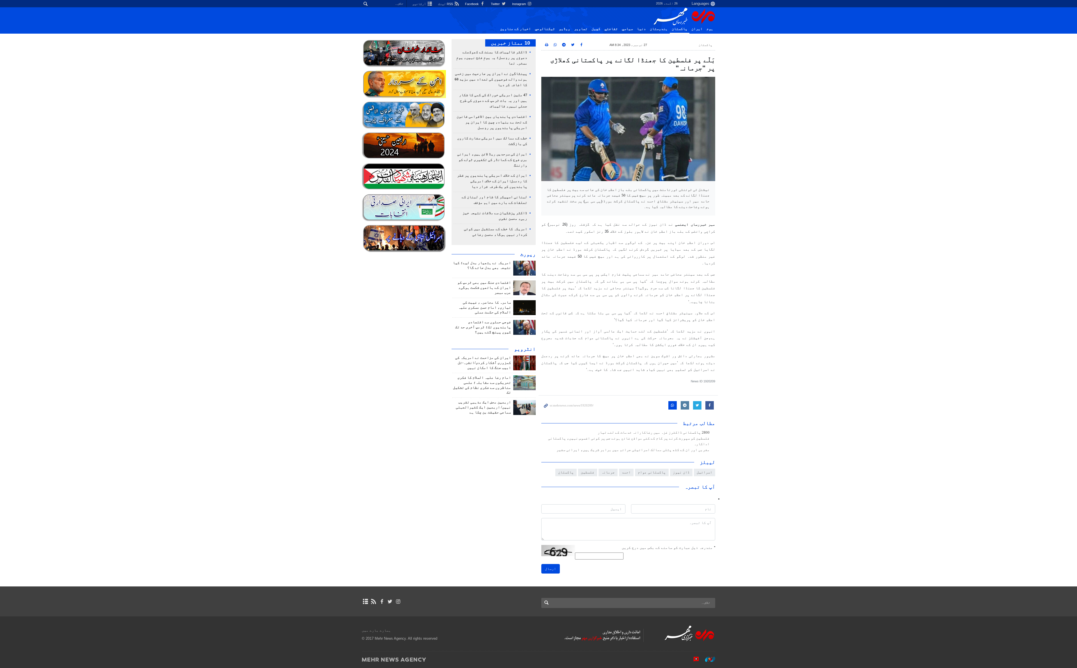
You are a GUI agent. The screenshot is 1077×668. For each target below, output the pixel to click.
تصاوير (581, 29)
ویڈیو (564, 29)
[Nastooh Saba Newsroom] (707, 659)
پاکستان (679, 29)
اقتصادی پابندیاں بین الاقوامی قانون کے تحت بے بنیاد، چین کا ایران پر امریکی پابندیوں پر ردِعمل (492, 122)
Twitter (496, 4)
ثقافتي (611, 29)
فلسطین (587, 472)
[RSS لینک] (373, 601)
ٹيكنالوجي (545, 29)
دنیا (641, 29)
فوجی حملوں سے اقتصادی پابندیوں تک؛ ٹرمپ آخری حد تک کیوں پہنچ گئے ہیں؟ (483, 327)
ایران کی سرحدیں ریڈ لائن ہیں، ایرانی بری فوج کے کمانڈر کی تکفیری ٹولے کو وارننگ (492, 159)
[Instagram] (398, 601)
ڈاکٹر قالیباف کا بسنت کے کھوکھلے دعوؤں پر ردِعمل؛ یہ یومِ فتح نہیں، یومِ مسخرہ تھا (491, 57)
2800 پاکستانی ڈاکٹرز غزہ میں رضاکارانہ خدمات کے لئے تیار (654, 432)
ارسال (550, 569)
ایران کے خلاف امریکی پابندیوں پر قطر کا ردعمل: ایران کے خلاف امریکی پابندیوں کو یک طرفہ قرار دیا (492, 181)
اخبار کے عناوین (515, 29)
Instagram (519, 4)
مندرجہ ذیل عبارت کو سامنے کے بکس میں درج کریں (668, 548)
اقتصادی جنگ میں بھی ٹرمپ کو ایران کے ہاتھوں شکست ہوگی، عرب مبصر (484, 288)
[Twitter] (389, 601)
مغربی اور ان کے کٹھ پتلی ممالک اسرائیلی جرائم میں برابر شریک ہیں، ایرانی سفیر (633, 450)
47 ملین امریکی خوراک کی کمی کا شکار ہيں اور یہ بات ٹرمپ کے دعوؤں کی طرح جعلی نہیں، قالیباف (493, 100)
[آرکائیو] (365, 601)
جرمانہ (608, 472)
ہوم (710, 29)
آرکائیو (419, 4)
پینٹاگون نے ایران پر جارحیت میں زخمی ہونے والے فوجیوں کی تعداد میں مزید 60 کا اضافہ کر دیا (491, 79)
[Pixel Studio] (693, 659)
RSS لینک (446, 4)
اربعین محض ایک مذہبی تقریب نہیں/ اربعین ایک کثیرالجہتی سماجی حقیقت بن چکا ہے (483, 407)
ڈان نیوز (681, 472)
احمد (626, 472)
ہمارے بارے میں (376, 630)
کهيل (596, 29)
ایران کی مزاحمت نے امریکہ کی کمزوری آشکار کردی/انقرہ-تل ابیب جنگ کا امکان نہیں (483, 363)
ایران (697, 29)
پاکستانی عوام (652, 472)
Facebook (472, 4)
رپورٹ (528, 254)
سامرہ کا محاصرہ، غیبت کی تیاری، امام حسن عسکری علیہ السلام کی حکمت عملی (484, 308)
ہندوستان (659, 29)
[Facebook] (381, 601)
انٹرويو (525, 349)
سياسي (627, 29)
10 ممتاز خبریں (510, 43)
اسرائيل (704, 472)
